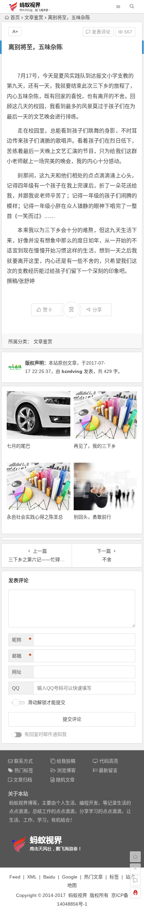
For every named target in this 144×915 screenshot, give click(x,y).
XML (32, 877)
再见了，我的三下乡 (95, 446)
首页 (15, 17)
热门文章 (93, 877)
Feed (14, 877)
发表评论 (100, 31)
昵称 (21, 639)
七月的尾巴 (18, 446)
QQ (15, 688)
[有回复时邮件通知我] (17, 734)
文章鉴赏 (33, 17)
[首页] (135, 856)
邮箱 (21, 656)
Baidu (49, 877)
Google (69, 877)
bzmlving (72, 371)
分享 (97, 309)
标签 (114, 877)
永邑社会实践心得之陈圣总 (35, 517)
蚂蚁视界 (77, 895)
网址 (16, 672)
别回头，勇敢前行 (92, 517)
